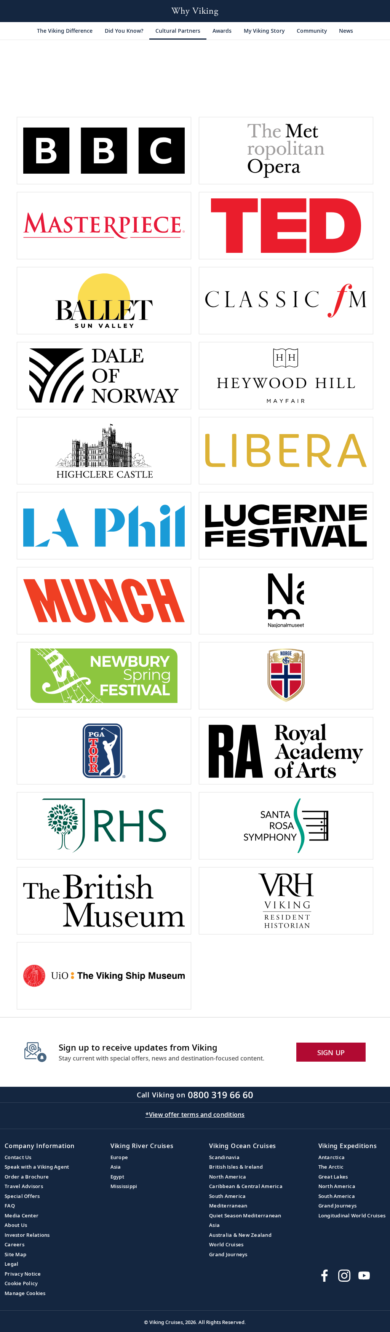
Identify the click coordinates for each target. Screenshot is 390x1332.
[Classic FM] (286, 300)
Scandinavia (224, 1157)
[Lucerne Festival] (286, 525)
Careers (14, 1244)
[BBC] (104, 150)
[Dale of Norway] (104, 375)
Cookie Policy (21, 1283)
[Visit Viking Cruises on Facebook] (324, 1275)
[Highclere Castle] (104, 450)
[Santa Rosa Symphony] (286, 825)
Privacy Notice (23, 1273)
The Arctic (331, 1166)
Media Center (21, 1215)
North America (227, 1176)
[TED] (286, 225)
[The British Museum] (104, 900)
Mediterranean (228, 1205)
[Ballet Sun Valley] (104, 300)
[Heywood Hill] (286, 375)
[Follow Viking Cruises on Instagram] (344, 1275)
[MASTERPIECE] (104, 225)
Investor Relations (27, 1234)
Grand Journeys (228, 1254)
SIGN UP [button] (331, 1052)
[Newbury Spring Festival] (104, 675)
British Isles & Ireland (236, 1166)
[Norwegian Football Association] (286, 675)
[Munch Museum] (104, 600)
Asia (115, 1166)
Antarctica (331, 1157)
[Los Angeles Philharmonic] (104, 525)
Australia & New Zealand (240, 1234)
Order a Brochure (27, 1176)
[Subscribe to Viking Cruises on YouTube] (364, 1275)
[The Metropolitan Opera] (286, 150)
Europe (119, 1157)
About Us (16, 1225)
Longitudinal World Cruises (352, 1215)
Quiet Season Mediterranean (245, 1215)
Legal (11, 1263)
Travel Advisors (24, 1186)
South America (227, 1196)
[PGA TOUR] (104, 750)
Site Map (15, 1254)
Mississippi (123, 1186)
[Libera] (286, 450)
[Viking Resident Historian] (286, 900)
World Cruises (226, 1244)
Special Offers (22, 1196)
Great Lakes (333, 1176)
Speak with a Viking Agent (37, 1166)
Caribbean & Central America (246, 1186)
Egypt (117, 1176)
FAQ (10, 1205)
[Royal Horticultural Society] (104, 825)
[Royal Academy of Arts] (286, 750)
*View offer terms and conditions (195, 1114)
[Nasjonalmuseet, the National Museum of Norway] (286, 600)
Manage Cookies (25, 1293)
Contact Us (18, 1157)
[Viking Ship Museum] (104, 975)
